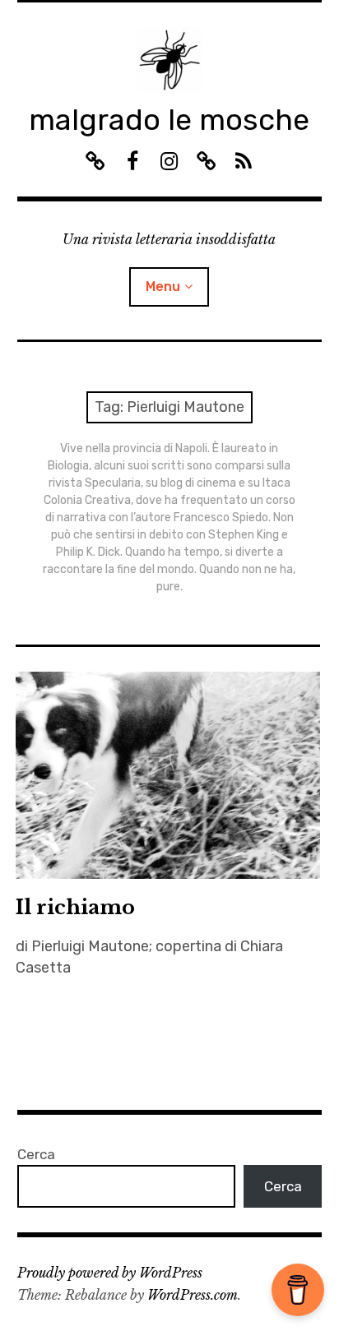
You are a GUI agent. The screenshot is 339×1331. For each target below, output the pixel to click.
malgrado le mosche (169, 119)
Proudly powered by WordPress (109, 1272)
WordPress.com (192, 1295)
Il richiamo (75, 907)
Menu (163, 286)
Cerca (36, 1154)
